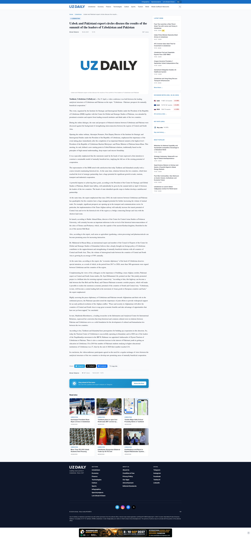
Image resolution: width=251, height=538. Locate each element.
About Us (126, 470)
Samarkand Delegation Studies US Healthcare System (165, 71)
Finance (108, 6)
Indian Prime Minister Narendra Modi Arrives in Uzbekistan (166, 36)
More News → (158, 87)
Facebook (103, 366)
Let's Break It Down (169, 2)
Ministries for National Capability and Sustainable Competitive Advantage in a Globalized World (166, 148)
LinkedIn (156, 483)
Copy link (114, 366)
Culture (126, 6)
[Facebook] (128, 507)
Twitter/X (92, 366)
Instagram (157, 473)
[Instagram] (123, 507)
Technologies (117, 6)
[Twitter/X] (134, 507)
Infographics (145, 2)
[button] (180, 6)
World (147, 6)
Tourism (140, 6)
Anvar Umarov (74, 32)
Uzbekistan (91, 6)
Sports (133, 6)
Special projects (156, 2)
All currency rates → (160, 114)
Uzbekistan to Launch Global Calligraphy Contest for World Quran (165, 188)
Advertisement (128, 483)
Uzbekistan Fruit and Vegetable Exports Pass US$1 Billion (164, 53)
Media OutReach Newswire (160, 6)
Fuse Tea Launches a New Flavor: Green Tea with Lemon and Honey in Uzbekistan (165, 26)
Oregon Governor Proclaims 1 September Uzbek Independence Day (166, 62)
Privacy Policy (128, 476)
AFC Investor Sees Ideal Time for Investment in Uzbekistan (164, 45)
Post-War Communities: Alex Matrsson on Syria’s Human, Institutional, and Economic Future (166, 178)
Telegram (80, 366)
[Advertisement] (125, 532)
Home (71, 14)
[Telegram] (117, 507)
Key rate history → (159, 132)
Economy (101, 6)
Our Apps (126, 480)
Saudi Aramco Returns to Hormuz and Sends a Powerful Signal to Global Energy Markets (166, 167)
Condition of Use (128, 473)
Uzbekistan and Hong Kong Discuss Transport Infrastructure (165, 79)
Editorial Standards (129, 486)
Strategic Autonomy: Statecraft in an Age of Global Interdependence (166, 157)
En (178, 2)
